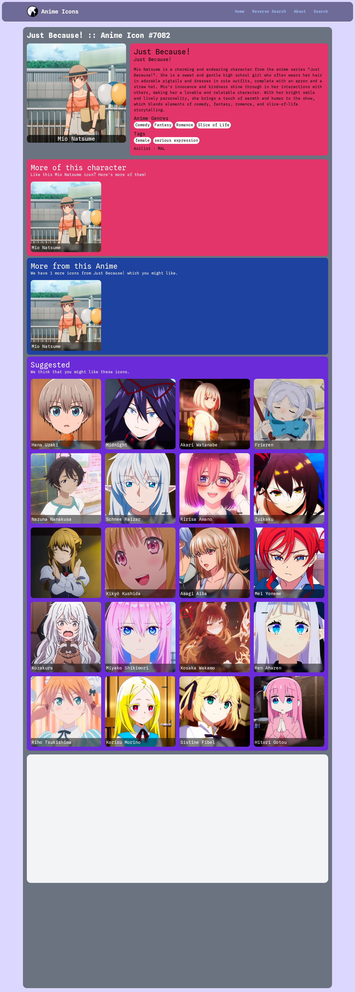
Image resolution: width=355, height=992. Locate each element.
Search (321, 11)
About (300, 11)
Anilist (142, 148)
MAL (161, 148)
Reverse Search (269, 11)
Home (240, 11)
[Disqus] (177, 818)
